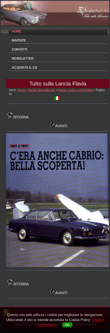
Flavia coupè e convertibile (75, 90)
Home (21, 90)
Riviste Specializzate (42, 90)
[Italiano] (57, 99)
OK (67, 325)
